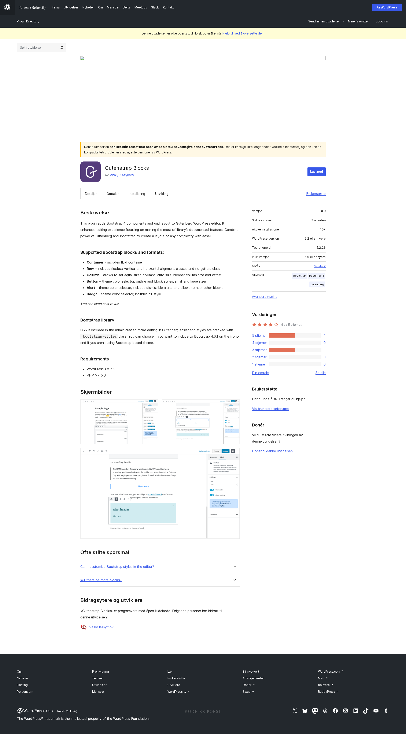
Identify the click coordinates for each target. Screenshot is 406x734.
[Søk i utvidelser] (62, 47)
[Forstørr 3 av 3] (234, 453)
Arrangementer (253, 678)
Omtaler (113, 194)
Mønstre (98, 691)
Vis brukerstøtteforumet (270, 409)
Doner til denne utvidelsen (272, 451)
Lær (170, 671)
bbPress (325, 685)
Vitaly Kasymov (122, 175)
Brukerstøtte (316, 194)
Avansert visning (264, 296)
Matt (323, 678)
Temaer (97, 678)
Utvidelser (99, 685)
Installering (137, 194)
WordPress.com (331, 671)
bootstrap (299, 275)
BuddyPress (328, 691)
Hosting (22, 685)
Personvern (25, 691)
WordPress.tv (178, 691)
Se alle (320, 373)
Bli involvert (251, 671)
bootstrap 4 (316, 275)
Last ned (316, 171)
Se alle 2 (320, 266)
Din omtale (260, 373)
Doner (249, 685)
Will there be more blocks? (101, 580)
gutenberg (317, 284)
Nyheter (22, 678)
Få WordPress (387, 7)
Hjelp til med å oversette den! (243, 33)
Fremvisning (100, 671)
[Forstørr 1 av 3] (153, 405)
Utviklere (173, 685)
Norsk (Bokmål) (67, 711)
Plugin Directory (28, 21)
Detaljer (91, 194)
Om (19, 671)
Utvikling (161, 194)
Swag (248, 691)
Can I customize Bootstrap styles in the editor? (117, 567)
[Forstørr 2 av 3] (234, 405)
